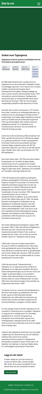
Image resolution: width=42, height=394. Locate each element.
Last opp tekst (11, 372)
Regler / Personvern (15, 385)
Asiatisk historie (35, 75)
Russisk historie (35, 70)
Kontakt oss (29, 385)
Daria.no (8, 3)
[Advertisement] (21, 29)
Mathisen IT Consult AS (29, 390)
